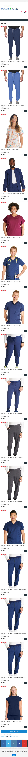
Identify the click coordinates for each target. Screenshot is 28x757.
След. (14, 736)
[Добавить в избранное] (23, 67)
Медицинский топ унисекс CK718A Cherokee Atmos (11, 325)
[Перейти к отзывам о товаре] (20, 67)
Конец (17, 736)
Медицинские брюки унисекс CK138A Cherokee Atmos (11, 369)
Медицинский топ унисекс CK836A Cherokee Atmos (11, 237)
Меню (4, 20)
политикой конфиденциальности (17, 752)
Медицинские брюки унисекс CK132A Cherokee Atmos (11, 413)
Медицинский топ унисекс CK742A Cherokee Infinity (11, 721)
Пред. (6, 736)
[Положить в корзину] (25, 67)
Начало (2, 736)
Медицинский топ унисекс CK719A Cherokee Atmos (11, 281)
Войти (26, 1)
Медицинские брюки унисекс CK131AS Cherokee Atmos (12, 457)
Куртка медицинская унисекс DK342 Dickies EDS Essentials (12, 193)
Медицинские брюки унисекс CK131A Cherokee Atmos (11, 501)
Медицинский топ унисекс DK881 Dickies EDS (10, 149)
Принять (14, 755)
